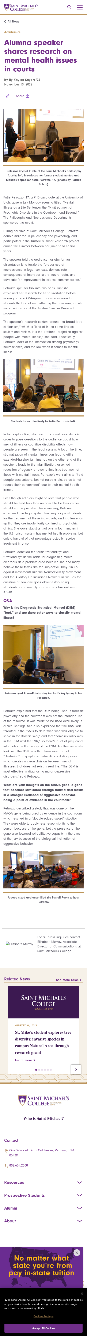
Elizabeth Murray (49, 942)
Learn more (23, 1060)
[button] (36, 1070)
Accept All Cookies (43, 1328)
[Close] (82, 1293)
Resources (14, 1182)
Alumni (10, 1208)
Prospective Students (24, 1195)
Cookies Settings (43, 1316)
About (10, 1220)
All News (13, 21)
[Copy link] (7, 96)
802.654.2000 (18, 1165)
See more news (67, 980)
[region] (43, 1312)
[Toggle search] (69, 7)
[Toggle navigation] (81, 7)
